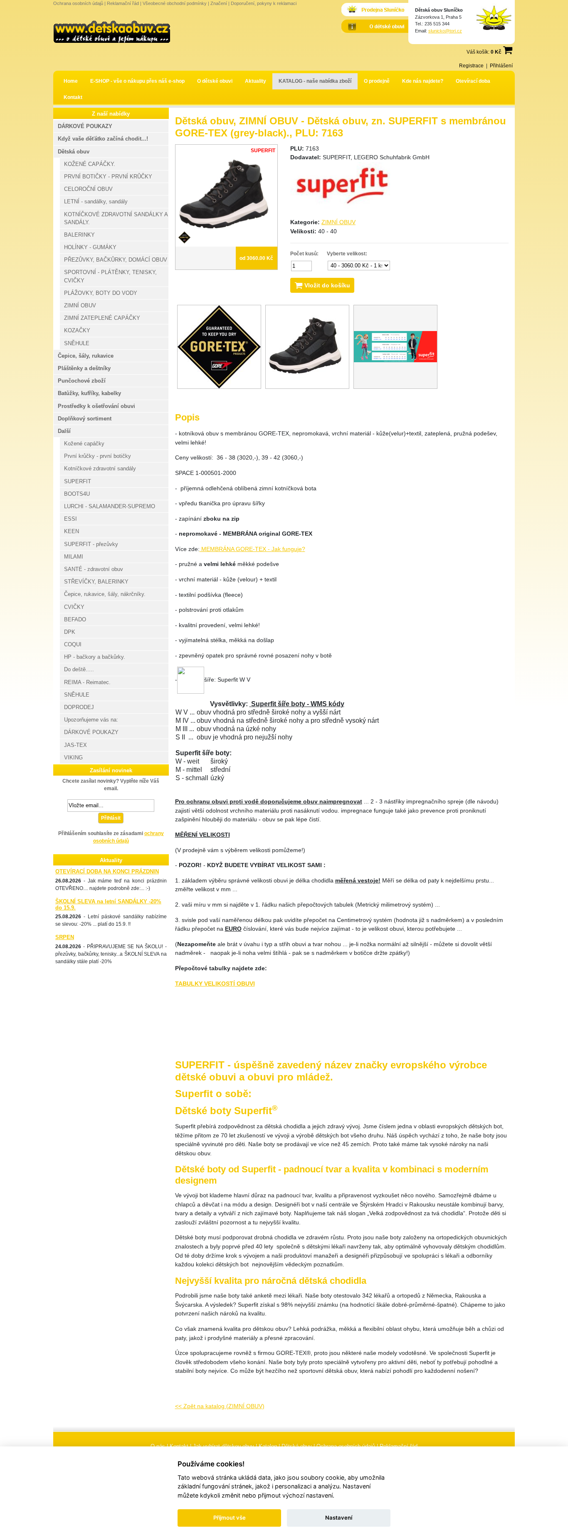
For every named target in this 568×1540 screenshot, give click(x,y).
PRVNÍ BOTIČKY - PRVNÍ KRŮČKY (108, 176)
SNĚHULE (76, 343)
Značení (218, 3)
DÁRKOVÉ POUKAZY (85, 126)
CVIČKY (74, 607)
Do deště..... (79, 669)
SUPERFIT (77, 481)
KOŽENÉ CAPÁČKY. (89, 164)
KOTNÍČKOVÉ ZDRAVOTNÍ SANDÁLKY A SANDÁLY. (116, 218)
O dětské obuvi (214, 81)
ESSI (70, 519)
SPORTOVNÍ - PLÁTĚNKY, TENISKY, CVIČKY (110, 276)
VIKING (73, 757)
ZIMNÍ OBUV (338, 222)
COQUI (72, 644)
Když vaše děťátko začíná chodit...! (103, 139)
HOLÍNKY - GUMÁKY (90, 247)
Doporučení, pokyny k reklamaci (263, 3)
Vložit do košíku (326, 285)
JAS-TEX (75, 745)
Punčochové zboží (82, 381)
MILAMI (73, 557)
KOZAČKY (77, 330)
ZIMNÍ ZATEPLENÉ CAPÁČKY (102, 318)
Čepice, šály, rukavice (86, 356)
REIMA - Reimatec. (87, 682)
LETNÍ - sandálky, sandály (96, 201)
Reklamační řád (123, 3)
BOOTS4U (77, 494)
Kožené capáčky (84, 443)
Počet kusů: (304, 254)
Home (71, 81)
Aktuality (255, 81)
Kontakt (73, 97)
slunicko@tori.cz (445, 30)
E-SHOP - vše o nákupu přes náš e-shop (137, 81)
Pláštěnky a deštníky (84, 368)
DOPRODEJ (79, 707)
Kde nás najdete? (422, 81)
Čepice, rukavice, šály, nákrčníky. (105, 594)
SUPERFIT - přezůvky (91, 544)
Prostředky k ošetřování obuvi (96, 406)
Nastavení (338, 1517)
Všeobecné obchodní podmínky (175, 3)
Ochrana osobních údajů (78, 3)
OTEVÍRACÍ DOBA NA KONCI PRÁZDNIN (107, 871)
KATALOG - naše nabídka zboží (315, 81)
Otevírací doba (473, 81)
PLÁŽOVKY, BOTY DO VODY (100, 293)
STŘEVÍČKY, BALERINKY (96, 581)
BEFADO (75, 619)
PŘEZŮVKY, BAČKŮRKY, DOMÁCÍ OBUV (115, 260)
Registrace (471, 66)
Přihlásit (111, 818)
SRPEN (64, 937)
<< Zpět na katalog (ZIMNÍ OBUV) (219, 1406)
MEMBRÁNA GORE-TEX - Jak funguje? (252, 549)
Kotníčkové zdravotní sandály (100, 468)
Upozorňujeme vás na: (91, 720)
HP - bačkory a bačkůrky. (94, 657)
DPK (69, 632)
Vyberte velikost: (347, 254)
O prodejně (377, 81)
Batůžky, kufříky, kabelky (89, 393)
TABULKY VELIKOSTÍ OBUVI (215, 983)
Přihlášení (501, 66)
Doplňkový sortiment (84, 418)
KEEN (71, 531)
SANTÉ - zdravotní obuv (93, 569)
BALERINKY (79, 235)
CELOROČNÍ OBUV (88, 189)
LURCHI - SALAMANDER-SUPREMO (109, 506)
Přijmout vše (229, 1517)
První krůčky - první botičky (97, 456)
